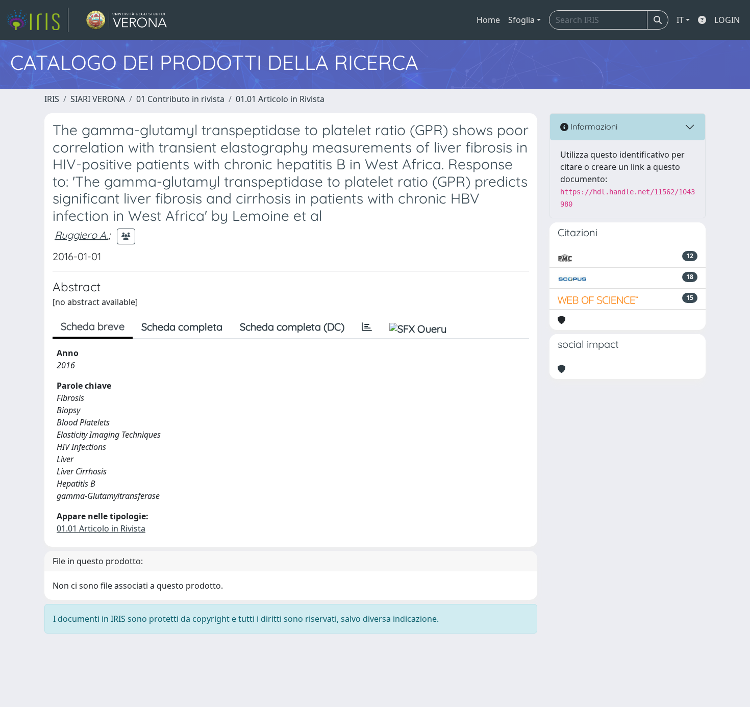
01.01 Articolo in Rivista (280, 99)
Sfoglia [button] (521, 20)
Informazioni (592, 126)
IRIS (51, 99)
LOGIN (727, 20)
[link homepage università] (127, 20)
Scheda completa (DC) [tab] (292, 326)
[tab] (367, 327)
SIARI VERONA (97, 99)
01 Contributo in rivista (180, 99)
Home (488, 20)
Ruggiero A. (81, 235)
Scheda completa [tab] (181, 326)
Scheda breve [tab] (92, 326)
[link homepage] (37, 20)
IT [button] (680, 20)
